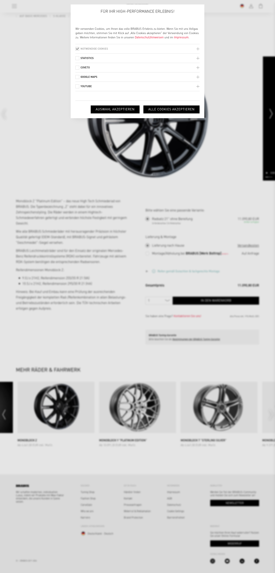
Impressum (181, 37)
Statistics (87, 58)
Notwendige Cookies (94, 48)
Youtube (86, 86)
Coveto (85, 67)
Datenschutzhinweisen (149, 37)
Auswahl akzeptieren (115, 109)
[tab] (137, 48)
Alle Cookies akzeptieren (171, 109)
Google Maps (89, 77)
